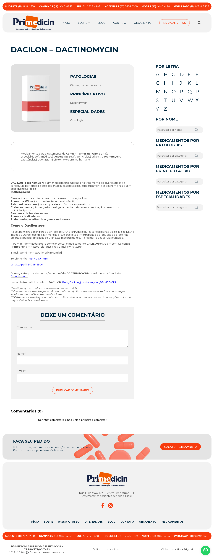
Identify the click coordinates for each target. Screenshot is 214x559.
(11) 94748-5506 (191, 6)
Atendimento (19, 276)
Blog (101, 22)
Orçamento (142, 22)
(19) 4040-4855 (55, 6)
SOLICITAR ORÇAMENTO (180, 446)
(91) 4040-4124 (156, 6)
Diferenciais (94, 521)
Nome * (21, 353)
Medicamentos (174, 22)
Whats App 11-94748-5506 (27, 264)
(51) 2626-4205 (88, 6)
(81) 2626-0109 (121, 6)
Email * (21, 370)
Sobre (48, 521)
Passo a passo (69, 521)
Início (66, 22)
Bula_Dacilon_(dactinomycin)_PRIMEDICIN (89, 282)
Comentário (24, 327)
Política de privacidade (107, 549)
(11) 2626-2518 (20, 6)
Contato (119, 22)
